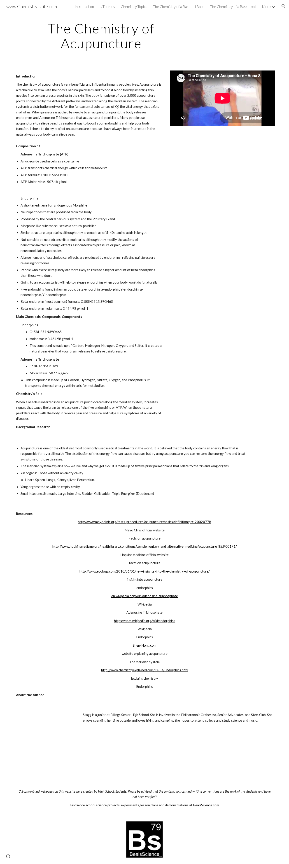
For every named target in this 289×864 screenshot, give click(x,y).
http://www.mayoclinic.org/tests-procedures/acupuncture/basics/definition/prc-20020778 (144, 522)
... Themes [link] (107, 6)
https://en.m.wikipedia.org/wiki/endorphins (144, 621)
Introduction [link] (84, 6)
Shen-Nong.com (144, 645)
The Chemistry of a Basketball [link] (233, 6)
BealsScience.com (206, 805)
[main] (101, 35)
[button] (283, 6)
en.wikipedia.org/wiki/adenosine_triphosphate (144, 596)
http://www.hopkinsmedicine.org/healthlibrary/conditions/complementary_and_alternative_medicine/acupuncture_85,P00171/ (144, 546)
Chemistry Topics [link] (134, 6)
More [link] (266, 6)
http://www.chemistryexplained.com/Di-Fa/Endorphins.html (144, 670)
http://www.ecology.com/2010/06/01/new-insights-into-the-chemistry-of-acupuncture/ (144, 571)
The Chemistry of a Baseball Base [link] (178, 6)
